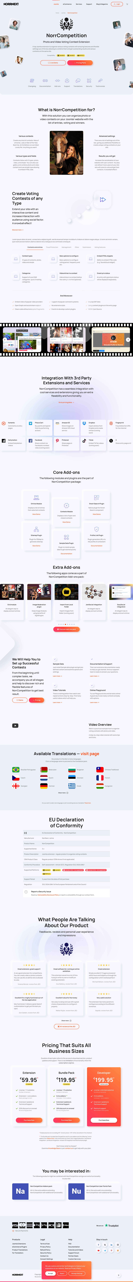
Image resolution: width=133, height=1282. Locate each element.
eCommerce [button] (67, 4)
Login (118, 4)
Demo (21, 700)
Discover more (17, 230)
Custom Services (74, 1259)
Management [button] (66, 247)
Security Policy (45, 1253)
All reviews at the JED (67, 1026)
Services (79, 4)
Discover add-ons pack (67, 629)
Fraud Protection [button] (52, 247)
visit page (90, 753)
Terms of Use (45, 1244)
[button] (127, 4)
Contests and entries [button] (35, 247)
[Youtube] (98, 1250)
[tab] (58, 624)
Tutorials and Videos (75, 1250)
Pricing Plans (81, 63)
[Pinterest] (111, 1250)
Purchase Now (29, 1120)
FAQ (69, 1244)
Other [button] (77, 247)
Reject (62, 1273)
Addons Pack (50, 1138)
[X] (105, 1245)
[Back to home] (11, 4)
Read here (88, 803)
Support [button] (89, 4)
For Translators (17, 1253)
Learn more (56, 676)
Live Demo (54, 63)
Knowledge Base (54, 1148)
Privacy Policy (45, 1247)
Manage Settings (76, 1273)
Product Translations (20, 1250)
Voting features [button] (100, 247)
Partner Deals (73, 1256)
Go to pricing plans (65, 402)
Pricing (37, 700)
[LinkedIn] (111, 1245)
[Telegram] (105, 1250)
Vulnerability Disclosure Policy (48, 895)
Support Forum (73, 1253)
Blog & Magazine (102, 4)
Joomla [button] (56, 4)
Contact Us (44, 1256)
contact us (69, 1148)
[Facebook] (98, 1245)
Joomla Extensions (19, 1244)
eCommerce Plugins (19, 1247)
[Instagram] (118, 1245)
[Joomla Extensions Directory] (118, 1250)
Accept (50, 1273)
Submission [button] (87, 247)
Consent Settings (46, 1259)
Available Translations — (57, 753)
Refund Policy (45, 1250)
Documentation (74, 1247)
